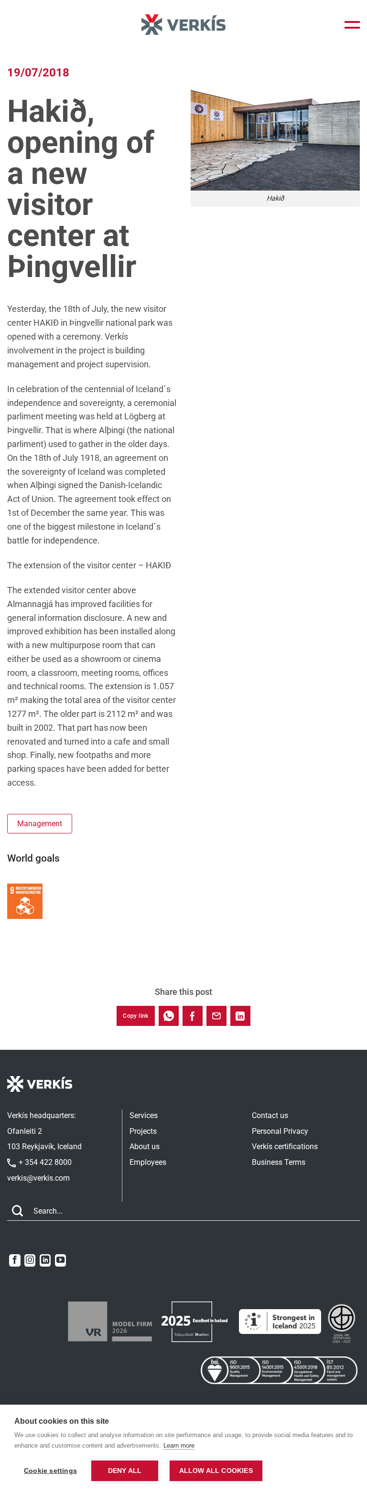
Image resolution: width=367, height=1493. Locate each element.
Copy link (135, 1016)
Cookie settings (50, 1470)
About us (145, 1146)
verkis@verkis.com (38, 1178)
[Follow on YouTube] (60, 1260)
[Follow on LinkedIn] (45, 1260)
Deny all (125, 1470)
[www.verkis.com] (183, 24)
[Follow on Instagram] (29, 1260)
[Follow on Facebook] (14, 1260)
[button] (352, 24)
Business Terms (278, 1162)
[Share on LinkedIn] (240, 1016)
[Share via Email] (216, 1016)
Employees (148, 1162)
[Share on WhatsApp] (169, 1016)
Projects (143, 1131)
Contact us (270, 1115)
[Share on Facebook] (193, 1016)
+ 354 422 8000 (44, 1162)
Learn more (178, 1445)
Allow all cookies (216, 1470)
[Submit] (17, 1211)
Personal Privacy (280, 1131)
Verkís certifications (285, 1146)
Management (39, 823)
